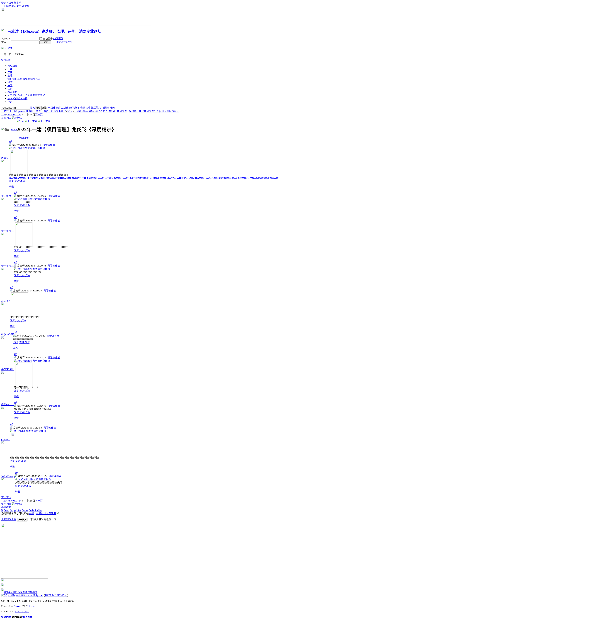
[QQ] (4, 595)
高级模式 (6, 507)
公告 (9, 101)
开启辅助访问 (8, 6)
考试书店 (12, 92)
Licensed (31, 606)
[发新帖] (17, 117)
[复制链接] (23, 138)
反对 (22, 180)
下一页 (39, 114)
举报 (11, 186)
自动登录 (48, 38)
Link (19, 510)
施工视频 (96, 107)
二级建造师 (67, 107)
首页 (12, 65)
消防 (9, 82)
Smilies (38, 510)
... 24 (18, 114)
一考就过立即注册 (63, 42)
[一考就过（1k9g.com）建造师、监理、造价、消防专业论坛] (51, 31)
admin (14, 129)
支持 (17, 180)
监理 (9, 75)
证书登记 (26, 95)
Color (6, 510)
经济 (76, 107)
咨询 (9, 88)
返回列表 (6, 117)
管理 (87, 107)
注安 (9, 85)
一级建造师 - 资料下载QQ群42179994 (94, 111)
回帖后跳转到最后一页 (43, 519)
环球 (112, 107)
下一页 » (6, 497)
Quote (25, 510)
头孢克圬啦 (7, 369)
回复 (11, 180)
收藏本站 (16, 2)
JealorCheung (8, 476)
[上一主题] (31, 121)
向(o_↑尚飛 (7, 334)
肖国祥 (105, 107)
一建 (9, 69)
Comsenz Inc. (22, 611)
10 (15, 114)
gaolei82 (5, 301)
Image (13, 510)
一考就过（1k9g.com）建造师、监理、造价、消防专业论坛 (33, 111)
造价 (23, 79)
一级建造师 (54, 107)
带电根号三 (7, 196)
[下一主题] (44, 121)
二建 (9, 72)
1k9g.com (38, 595)
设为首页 (6, 2)
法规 (82, 107)
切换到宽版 (23, 6)
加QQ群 (17, 98)
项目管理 (122, 111)
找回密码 (58, 38)
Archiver (28, 595)
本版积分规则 (8, 519)
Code (31, 510)
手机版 (19, 595)
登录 (31, 513)
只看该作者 (49, 144)
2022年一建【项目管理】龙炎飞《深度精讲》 (154, 111)
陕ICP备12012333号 (56, 595)
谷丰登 (5, 158)
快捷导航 (6, 60)
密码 (3, 42)
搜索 (32, 107)
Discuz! (18, 606)
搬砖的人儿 (7, 404)
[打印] (20, 121)
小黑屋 (11, 595)
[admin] (2, 129)
